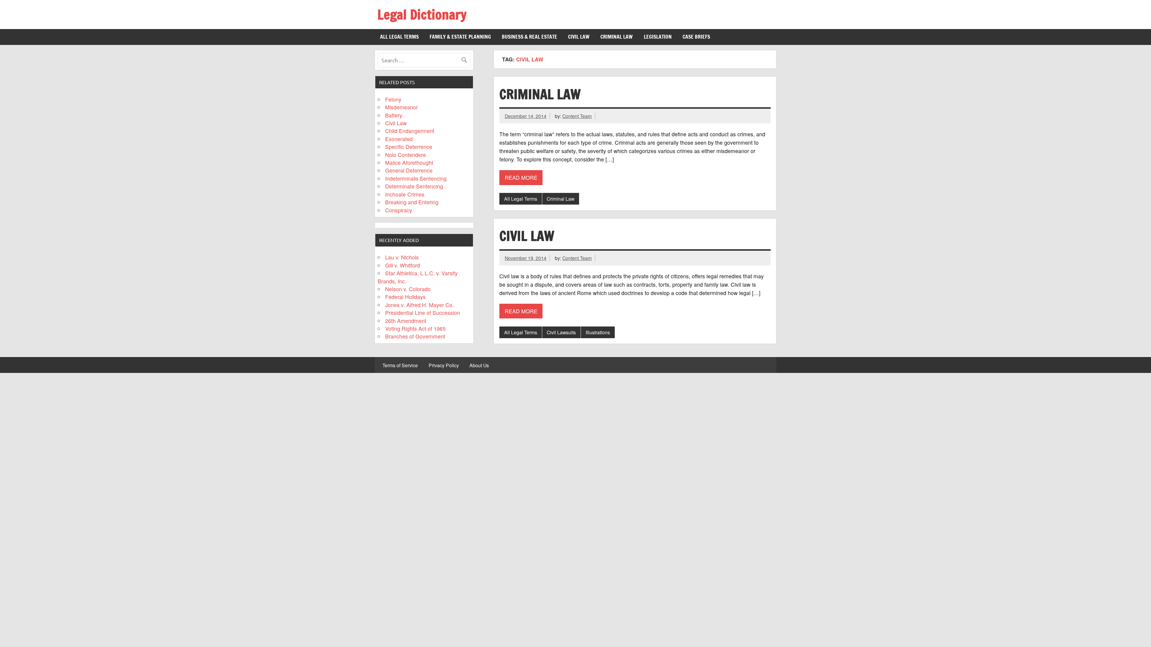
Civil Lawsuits (561, 332)
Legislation (658, 36)
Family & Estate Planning (460, 36)
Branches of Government (415, 336)
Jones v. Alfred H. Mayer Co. (419, 305)
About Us (479, 365)
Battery (393, 115)
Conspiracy (398, 210)
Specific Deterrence (408, 146)
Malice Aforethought (409, 162)
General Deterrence (409, 170)
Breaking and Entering (412, 202)
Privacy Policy (444, 365)
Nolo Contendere (405, 154)
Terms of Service (400, 365)
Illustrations (598, 332)
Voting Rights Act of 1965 (415, 328)
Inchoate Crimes (404, 194)
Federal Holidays (405, 296)
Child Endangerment (409, 130)
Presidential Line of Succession (422, 312)
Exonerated (399, 139)
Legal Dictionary (421, 14)
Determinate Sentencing (414, 186)
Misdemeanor (401, 107)
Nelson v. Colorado (408, 289)
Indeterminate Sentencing (416, 178)
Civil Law (579, 36)
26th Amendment (405, 320)
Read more (521, 177)
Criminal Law (616, 36)
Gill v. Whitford (402, 265)
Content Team (577, 116)
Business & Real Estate (529, 36)
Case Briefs (696, 36)
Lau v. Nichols (402, 257)
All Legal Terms (399, 36)
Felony (393, 99)
